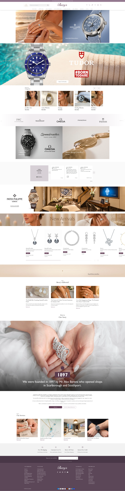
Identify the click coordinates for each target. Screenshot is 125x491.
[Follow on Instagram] (62, 472)
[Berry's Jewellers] (62, 469)
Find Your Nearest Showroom (69, 407)
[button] (102, 99)
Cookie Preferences (92, 483)
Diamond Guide (91, 476)
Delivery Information (40, 470)
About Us (55, 407)
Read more (28, 306)
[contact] (89, 5)
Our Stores (26, 470)
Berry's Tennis (91, 469)
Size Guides (90, 473)
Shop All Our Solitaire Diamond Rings (26, 38)
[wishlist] (95, 5)
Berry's (101, 248)
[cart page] (100, 5)
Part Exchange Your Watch (80, 469)
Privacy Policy (70, 461)
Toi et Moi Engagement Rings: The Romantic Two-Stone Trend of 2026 (87, 301)
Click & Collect (39, 480)
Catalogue (26, 471)
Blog (89, 474)
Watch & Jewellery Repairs (80, 473)
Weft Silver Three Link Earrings (86, 249)
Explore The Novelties (63, 81)
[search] (47, 5)
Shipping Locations (40, 479)
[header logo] (62, 5)
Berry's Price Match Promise (41, 474)
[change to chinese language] (92, 5)
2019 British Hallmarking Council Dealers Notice (29, 482)
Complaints (26, 477)
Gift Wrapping (78, 477)
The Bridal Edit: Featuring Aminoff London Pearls (37, 301)
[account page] (98, 5)
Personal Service (78, 476)
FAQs (38, 482)
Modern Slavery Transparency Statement (28, 480)
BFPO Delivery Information (41, 471)
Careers (90, 471)
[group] (62, 199)
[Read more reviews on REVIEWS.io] (39, 177)
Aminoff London (29, 248)
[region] (71, 172)
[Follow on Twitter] (60, 472)
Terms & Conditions (92, 482)
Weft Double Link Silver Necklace (68, 249)
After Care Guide (78, 474)
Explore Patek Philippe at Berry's (71, 38)
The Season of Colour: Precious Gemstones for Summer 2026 (61, 301)
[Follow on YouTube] (67, 472)
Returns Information (40, 476)
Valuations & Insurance (79, 479)
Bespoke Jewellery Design (79, 471)
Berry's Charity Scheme (28, 474)
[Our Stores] (86, 5)
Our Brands (90, 470)
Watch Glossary (91, 477)
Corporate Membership (28, 476)
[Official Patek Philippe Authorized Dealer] (26, 5)
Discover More (21, 154)
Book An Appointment (79, 470)
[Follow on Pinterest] (65, 472)
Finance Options (39, 477)
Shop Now (27, 109)
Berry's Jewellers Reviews (28, 473)
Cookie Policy (91, 479)
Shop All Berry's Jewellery (93, 274)
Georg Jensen (66, 248)
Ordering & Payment (40, 469)
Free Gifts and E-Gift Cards (41, 473)
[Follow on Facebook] (57, 472)
